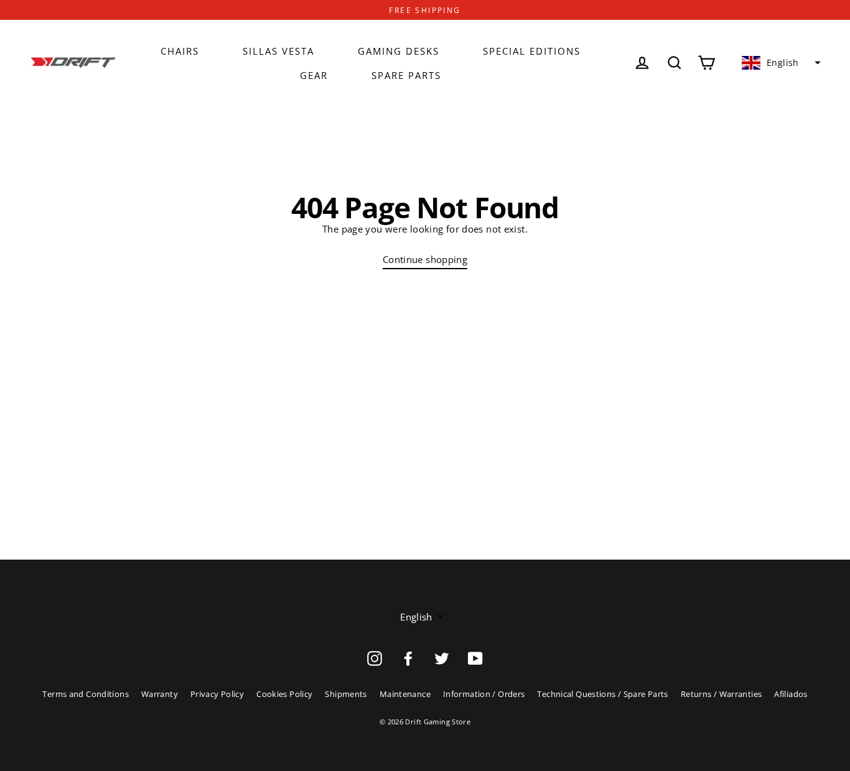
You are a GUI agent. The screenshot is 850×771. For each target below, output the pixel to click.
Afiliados (790, 693)
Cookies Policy (284, 693)
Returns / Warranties (721, 693)
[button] (779, 62)
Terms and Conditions (85, 693)
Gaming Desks (398, 51)
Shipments (346, 693)
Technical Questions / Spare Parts (602, 693)
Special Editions (532, 51)
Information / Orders (484, 693)
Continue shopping (425, 259)
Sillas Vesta (278, 51)
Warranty (159, 693)
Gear (314, 75)
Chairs (180, 51)
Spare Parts (406, 75)
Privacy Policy (217, 693)
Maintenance (405, 693)
